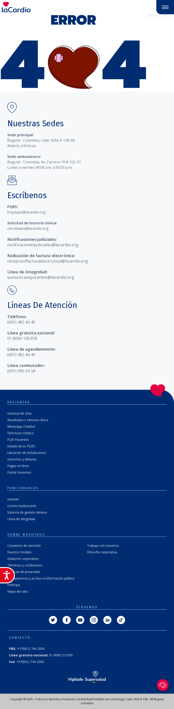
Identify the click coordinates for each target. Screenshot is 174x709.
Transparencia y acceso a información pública (40, 578)
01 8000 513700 (41, 655)
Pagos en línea (18, 466)
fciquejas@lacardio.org (26, 212)
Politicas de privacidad (23, 572)
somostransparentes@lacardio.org (40, 277)
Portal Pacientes (19, 472)
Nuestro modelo (19, 552)
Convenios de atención (24, 545)
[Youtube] (80, 619)
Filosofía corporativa (102, 552)
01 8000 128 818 (22, 338)
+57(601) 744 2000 (26, 662)
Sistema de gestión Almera (27, 512)
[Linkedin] (107, 619)
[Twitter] (53, 619)
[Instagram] (94, 619)
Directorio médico (20, 433)
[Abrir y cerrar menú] (165, 7)
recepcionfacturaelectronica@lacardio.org (47, 261)
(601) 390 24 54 (21, 370)
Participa (13, 585)
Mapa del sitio (17, 591)
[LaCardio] (43, 7)
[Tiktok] (121, 619)
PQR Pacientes (18, 439)
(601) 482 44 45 (21, 322)
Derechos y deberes (22, 459)
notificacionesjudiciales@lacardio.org (42, 244)
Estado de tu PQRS (21, 446)
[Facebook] (67, 619)
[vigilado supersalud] (87, 676)
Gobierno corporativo (23, 558)
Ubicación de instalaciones (26, 453)
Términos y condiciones (24, 565)
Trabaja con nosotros (103, 545)
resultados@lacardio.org (28, 228)
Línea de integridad (21, 519)
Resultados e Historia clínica (27, 420)
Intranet (13, 499)
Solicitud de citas (19, 413)
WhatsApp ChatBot (21, 426)
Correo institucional (21, 506)
